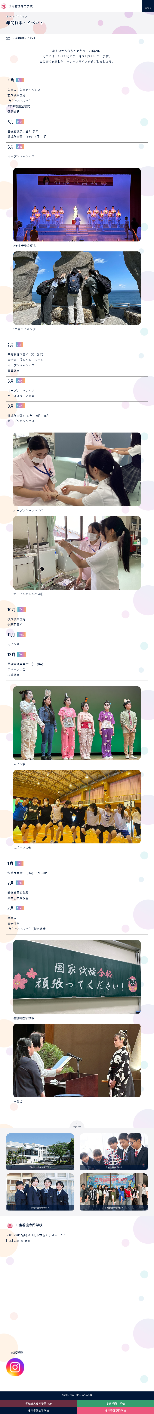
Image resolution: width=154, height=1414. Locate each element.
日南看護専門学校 (115, 1410)
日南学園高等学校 (38, 1410)
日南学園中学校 (115, 1403)
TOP (8, 38)
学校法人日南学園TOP (38, 1403)
